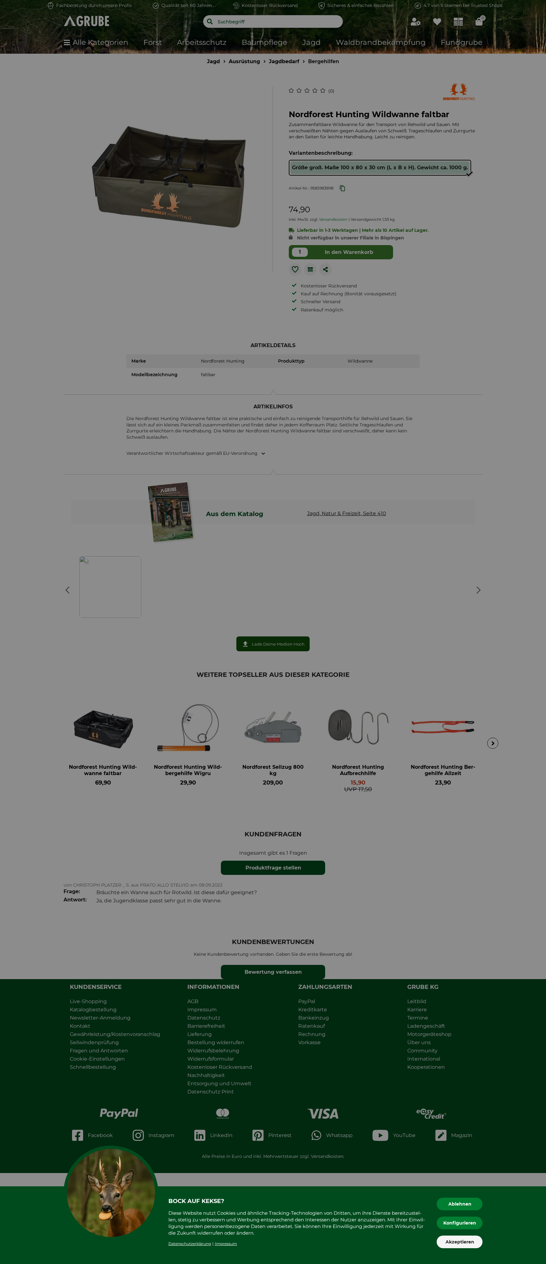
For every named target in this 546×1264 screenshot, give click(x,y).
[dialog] (273, 632)
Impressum (226, 1243)
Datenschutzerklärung (189, 1243)
